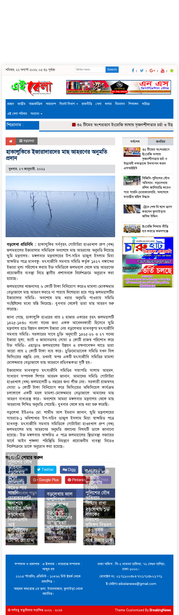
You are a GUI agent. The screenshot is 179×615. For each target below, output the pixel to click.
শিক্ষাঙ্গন (133, 104)
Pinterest (79, 480)
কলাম (108, 104)
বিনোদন (120, 104)
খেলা (98, 104)
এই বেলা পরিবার (17, 114)
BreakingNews (160, 610)
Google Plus (48, 480)
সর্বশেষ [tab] (135, 141)
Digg (71, 469)
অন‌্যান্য (35, 114)
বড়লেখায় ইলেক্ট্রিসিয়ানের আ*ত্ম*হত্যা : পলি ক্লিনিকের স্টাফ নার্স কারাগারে (59, 525)
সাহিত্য (146, 104)
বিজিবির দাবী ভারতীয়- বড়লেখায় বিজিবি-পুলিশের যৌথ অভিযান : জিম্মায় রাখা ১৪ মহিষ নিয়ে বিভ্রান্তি (98, 492)
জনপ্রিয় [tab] (160, 141)
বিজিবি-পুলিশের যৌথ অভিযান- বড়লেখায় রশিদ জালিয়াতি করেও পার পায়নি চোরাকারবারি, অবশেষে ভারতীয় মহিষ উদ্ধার (20, 485)
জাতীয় (21, 104)
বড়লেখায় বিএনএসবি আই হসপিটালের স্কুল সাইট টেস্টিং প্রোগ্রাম (20, 527)
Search (112, 69)
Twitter (47, 469)
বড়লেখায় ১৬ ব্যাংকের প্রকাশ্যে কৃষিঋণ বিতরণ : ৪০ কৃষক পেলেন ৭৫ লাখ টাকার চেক (99, 525)
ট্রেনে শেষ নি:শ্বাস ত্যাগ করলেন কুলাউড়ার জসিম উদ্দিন (157, 211)
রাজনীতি (87, 104)
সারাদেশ (51, 104)
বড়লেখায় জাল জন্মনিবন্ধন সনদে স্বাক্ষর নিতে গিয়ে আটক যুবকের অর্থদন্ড (59, 507)
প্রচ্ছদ (10, 104)
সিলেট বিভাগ (67, 104)
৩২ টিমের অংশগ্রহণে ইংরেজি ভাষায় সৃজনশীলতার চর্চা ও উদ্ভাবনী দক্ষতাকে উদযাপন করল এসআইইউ (146, 158)
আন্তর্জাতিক (35, 104)
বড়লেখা (28, 141)
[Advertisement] (89, 32)
